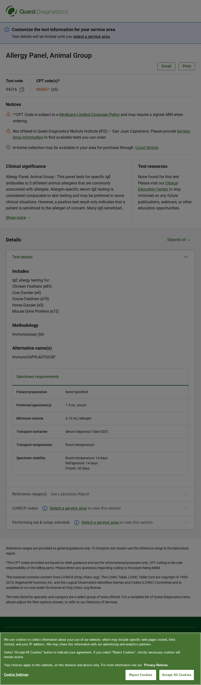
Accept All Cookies (176, 675)
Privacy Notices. (156, 665)
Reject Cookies (140, 675)
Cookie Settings (16, 674)
